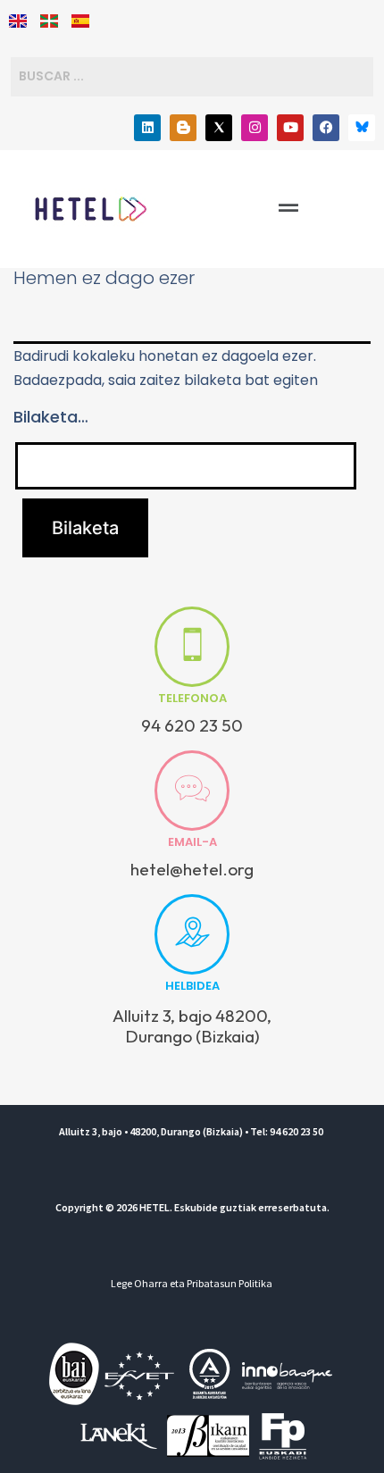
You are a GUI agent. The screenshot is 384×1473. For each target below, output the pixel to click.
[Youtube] (290, 127)
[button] (288, 208)
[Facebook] (326, 127)
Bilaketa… (50, 417)
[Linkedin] (147, 127)
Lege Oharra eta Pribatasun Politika (191, 1283)
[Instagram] (254, 127)
